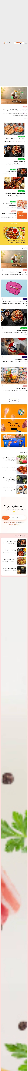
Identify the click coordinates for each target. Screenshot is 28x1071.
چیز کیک (11, 524)
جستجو (6, 517)
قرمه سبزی (6, 522)
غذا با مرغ (12, 522)
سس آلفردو (16, 524)
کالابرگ (23, 113)
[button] (25, 42)
